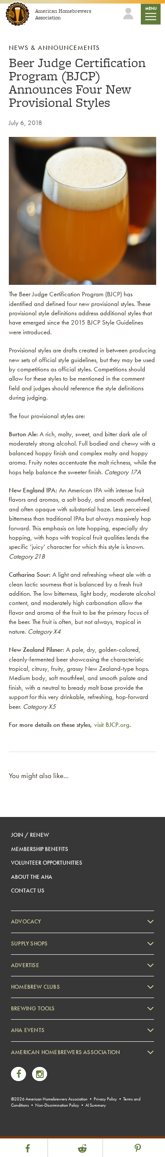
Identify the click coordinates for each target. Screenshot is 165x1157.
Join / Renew (30, 835)
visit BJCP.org (111, 724)
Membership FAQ (40, 1074)
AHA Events (27, 1030)
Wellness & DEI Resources (50, 1098)
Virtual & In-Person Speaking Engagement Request (78, 1110)
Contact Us (27, 890)
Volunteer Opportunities (46, 862)
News (26, 1062)
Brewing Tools (33, 1008)
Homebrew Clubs (35, 987)
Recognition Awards (43, 1086)
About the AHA (31, 877)
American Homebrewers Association (65, 1052)
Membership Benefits (39, 849)
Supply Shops (29, 943)
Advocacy (26, 921)
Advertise (25, 965)
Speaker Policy (37, 1123)
